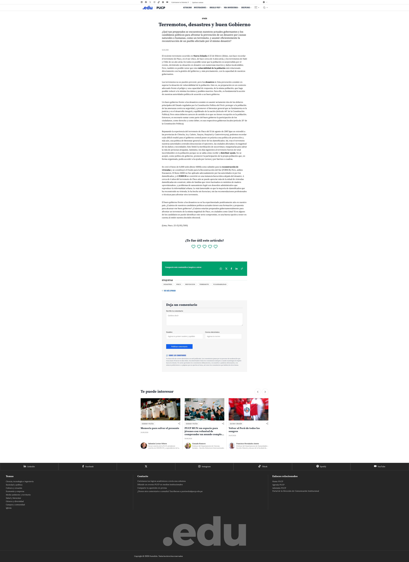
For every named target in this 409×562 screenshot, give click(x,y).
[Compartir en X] (226, 268)
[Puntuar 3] (204, 247)
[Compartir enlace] (179, 423)
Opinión (204, 18)
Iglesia (9, 508)
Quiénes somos (197, 2)
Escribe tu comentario (174, 311)
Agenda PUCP (278, 484)
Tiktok (264, 466)
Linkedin (31, 466)
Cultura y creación (192, 423)
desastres (167, 284)
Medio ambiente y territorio (18, 494)
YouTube (381, 466)
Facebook (89, 466)
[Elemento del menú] (256, 7)
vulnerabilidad (219, 284)
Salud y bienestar (13, 498)
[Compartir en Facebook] (231, 268)
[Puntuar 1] (193, 247)
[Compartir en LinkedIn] (236, 268)
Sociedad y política (148, 423)
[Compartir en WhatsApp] (221, 268)
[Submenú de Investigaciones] (206, 7)
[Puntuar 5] (215, 247)
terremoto (204, 284)
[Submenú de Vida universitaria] (238, 7)
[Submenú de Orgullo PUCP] (221, 7)
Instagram (206, 466)
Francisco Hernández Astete (203, 443)
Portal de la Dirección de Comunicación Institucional (295, 491)
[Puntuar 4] (210, 247)
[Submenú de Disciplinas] (250, 7)
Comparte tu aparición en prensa (152, 488)
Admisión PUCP (279, 488)
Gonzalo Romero (155, 443)
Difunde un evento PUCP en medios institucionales (160, 484)
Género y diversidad (15, 501)
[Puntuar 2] (199, 247)
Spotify (323, 466)
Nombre (169, 332)
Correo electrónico (212, 332)
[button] (258, 392)
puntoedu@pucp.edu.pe (192, 491)
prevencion (190, 284)
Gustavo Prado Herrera (245, 443)
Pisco (178, 284)
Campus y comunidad (236, 423)
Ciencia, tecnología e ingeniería (20, 481)
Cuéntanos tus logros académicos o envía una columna (161, 481)
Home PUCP (277, 481)
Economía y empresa (15, 491)
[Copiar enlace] (242, 268)
